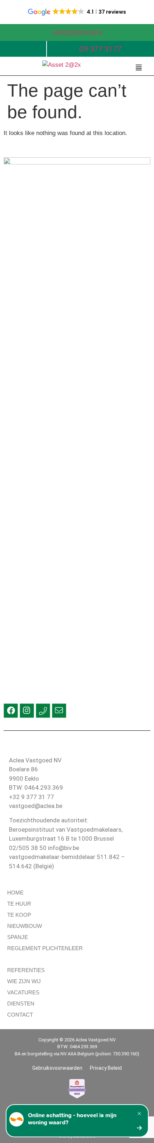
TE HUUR (19, 904)
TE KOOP (19, 915)
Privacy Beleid (106, 1068)
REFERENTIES (26, 970)
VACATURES (23, 992)
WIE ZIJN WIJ (24, 981)
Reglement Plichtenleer (45, 948)
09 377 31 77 (100, 48)
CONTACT (20, 1015)
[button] (138, 67)
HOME (15, 892)
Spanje (17, 937)
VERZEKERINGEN (77, 32)
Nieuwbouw (24, 926)
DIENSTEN (20, 1003)
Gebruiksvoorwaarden (57, 1068)
